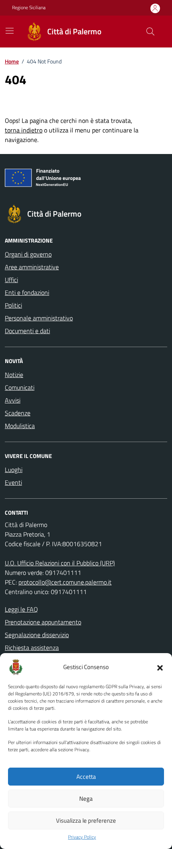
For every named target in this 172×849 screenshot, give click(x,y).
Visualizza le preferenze (86, 820)
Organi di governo (28, 254)
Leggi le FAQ (21, 609)
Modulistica (20, 425)
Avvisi (12, 400)
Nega (86, 798)
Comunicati (19, 387)
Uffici (11, 279)
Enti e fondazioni (27, 292)
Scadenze (17, 413)
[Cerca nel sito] (150, 31)
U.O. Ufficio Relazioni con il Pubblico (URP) (60, 563)
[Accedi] (155, 8)
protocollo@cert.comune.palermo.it (65, 582)
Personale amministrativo (39, 318)
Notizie (14, 374)
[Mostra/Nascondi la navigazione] (9, 31)
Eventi (13, 482)
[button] (160, 667)
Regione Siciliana (29, 7)
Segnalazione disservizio (37, 635)
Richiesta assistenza (32, 647)
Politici (13, 305)
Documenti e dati (27, 331)
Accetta (86, 776)
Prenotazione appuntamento (43, 622)
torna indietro (23, 130)
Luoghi (13, 469)
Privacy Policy (82, 837)
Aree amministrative (32, 267)
